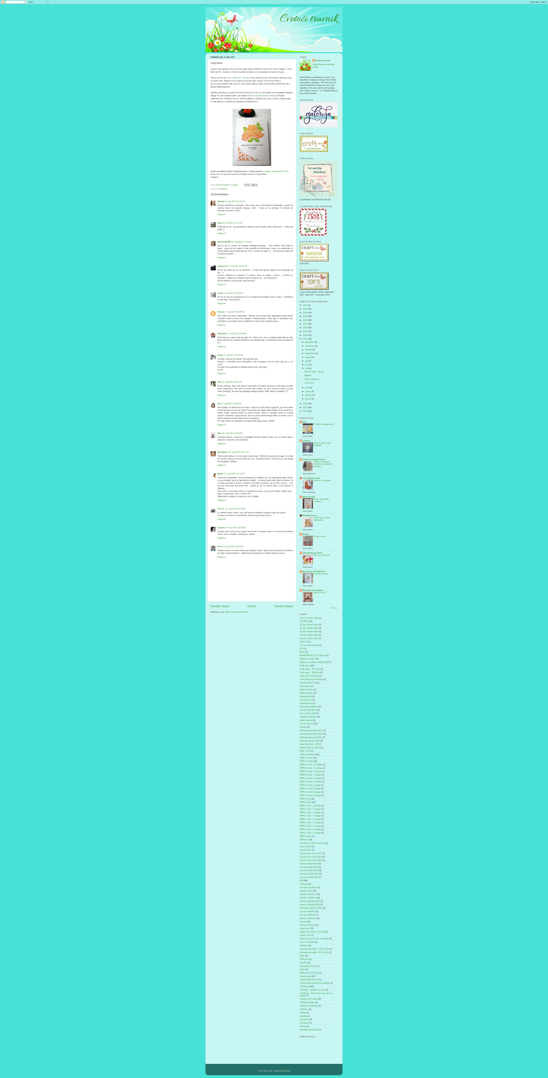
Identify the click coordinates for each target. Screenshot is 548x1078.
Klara (219, 223)
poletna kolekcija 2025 (310, 904)
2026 (305, 305)
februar (308, 395)
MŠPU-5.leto (305, 799)
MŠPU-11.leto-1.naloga (310, 785)
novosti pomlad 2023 (309, 874)
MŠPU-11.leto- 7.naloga (310, 775)
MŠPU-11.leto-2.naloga (310, 788)
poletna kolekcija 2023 (310, 901)
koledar (303, 727)
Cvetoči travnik (322, 60)
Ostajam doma (306, 891)
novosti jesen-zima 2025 (311, 860)
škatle (302, 956)
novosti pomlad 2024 (309, 877)
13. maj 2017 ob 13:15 (234, 474)
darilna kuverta (306, 689)
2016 (305, 403)
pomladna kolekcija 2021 (311, 908)
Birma (302, 652)
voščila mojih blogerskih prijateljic (315, 983)
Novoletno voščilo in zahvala (312, 843)
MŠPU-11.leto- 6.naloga (310, 771)
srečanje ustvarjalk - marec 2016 (314, 949)
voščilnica (223, 189)
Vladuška (221, 333)
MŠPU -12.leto (306, 761)
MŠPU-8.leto (305, 836)
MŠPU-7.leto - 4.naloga (310, 816)
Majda (220, 474)
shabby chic (305, 935)
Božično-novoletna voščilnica (313, 662)
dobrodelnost (306, 696)
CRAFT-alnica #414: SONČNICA (322, 519)
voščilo (303, 1013)
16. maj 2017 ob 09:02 (235, 528)
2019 (305, 331)
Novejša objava (220, 606)
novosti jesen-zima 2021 (311, 853)
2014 (305, 411)
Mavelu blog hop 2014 (310, 748)
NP (301, 881)
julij (307, 361)
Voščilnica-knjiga (307, 1002)
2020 (305, 327)
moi (219, 403)
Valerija (220, 201)
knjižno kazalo (306, 720)
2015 (305, 407)
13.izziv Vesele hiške (309, 618)
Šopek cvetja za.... (313, 379)
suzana (220, 528)
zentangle (304, 1023)
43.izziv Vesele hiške (309, 631)
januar (308, 399)
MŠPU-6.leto (305, 802)
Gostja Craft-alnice (308, 710)
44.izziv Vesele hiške (309, 635)
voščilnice (304, 1009)
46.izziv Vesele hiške (309, 638)
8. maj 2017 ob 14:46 (237, 266)
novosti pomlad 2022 (309, 870)
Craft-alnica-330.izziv (309, 676)
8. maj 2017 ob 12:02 (242, 242)
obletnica (304, 884)
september (310, 353)
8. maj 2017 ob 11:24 (234, 201)
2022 (305, 320)
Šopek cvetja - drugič (314, 372)
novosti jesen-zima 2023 (311, 857)
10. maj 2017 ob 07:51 (238, 452)
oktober (309, 350)
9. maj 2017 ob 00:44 (233, 293)
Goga (220, 355)
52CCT (303, 642)
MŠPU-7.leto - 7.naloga (310, 826)
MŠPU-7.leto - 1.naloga (310, 806)
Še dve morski (320, 536)
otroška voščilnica (308, 894)
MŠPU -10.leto (306, 758)
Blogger (286, 1071)
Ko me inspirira (306, 724)
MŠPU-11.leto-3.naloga (310, 792)
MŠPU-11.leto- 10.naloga (311, 764)
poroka (303, 922)
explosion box (306, 703)
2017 (305, 339)
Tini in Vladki (231, 78)
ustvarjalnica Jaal (311, 478)
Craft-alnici (246, 78)
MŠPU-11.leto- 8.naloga (310, 778)
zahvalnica (304, 1019)
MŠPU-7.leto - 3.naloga (310, 812)
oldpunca (222, 266)
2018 (305, 335)
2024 (305, 313)
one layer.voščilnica (308, 887)
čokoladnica (305, 686)
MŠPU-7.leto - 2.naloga (310, 809)
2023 (305, 316)
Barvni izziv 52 (320, 592)
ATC (302, 649)
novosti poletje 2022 (309, 864)
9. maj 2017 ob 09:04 (231, 403)
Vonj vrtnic (309, 383)
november (310, 346)
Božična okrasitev (308, 659)
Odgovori (221, 214)
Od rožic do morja (321, 574)
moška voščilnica (307, 754)
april (307, 388)
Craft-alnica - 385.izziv (310, 672)
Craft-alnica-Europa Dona (311, 679)
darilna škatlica (306, 693)
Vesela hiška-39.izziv (309, 979)
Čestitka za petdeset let (323, 424)
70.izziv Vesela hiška (309, 645)
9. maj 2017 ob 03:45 (233, 355)
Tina (219, 382)
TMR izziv (304, 959)
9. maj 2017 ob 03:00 (237, 333)
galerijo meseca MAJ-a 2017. (277, 171)
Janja (220, 293)
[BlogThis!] (248, 184)
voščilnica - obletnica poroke (312, 990)
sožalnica (304, 945)
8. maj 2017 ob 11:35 (232, 223)
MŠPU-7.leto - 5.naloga (310, 819)
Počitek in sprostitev (322, 480)
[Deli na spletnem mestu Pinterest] (256, 184)
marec (308, 391)
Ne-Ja (220, 546)
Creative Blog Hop (308, 683)
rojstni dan (304, 928)
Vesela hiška (305, 976)
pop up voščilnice (307, 915)
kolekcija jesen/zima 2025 (311, 734)
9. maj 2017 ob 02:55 (234, 312)
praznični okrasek (308, 925)
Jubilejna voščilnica (308, 717)
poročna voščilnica (308, 918)
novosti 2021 (305, 850)
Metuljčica (222, 452)
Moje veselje (309, 497)
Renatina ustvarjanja (313, 590)
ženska (303, 1026)
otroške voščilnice (308, 898)
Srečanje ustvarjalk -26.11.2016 (314, 952)
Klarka (306, 534)
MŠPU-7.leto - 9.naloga (310, 833)
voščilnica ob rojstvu (309, 999)
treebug (306, 441)
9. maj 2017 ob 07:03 (232, 382)
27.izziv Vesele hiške (309, 625)
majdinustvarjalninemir (314, 459)
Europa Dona (306, 700)
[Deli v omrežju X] (250, 184)
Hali (219, 433)
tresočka (303, 963)
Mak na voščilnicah (322, 555)
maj (307, 368)
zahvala (303, 1016)
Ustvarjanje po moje (312, 553)
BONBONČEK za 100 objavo (313, 655)
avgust (308, 357)
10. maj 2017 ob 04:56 (232, 433)
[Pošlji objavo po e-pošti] (245, 184)
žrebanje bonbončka (309, 1030)
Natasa (220, 312)
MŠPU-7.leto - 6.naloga (310, 823)
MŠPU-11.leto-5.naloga (310, 795)
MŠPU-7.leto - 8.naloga (310, 829)
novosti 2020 (305, 846)
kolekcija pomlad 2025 (310, 741)
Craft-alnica (305, 666)
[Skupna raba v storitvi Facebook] (253, 184)
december (310, 342)
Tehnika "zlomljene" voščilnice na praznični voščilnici (323, 464)
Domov (251, 606)
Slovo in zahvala (307, 942)
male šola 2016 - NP (309, 744)
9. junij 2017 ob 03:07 (233, 546)
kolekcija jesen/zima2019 (311, 737)
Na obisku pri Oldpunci (314, 571)
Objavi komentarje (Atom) (236, 612)
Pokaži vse (334, 608)
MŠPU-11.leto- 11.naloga (311, 768)
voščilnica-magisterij (309, 1006)
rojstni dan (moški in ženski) (312, 932)
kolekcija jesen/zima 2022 (311, 730)
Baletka (308, 375)
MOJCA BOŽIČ (224, 242)
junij (307, 365)
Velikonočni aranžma (309, 973)
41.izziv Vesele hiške (309, 628)
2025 (305, 309)
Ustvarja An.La (310, 515)
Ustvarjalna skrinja (308, 966)
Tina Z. (220, 509)
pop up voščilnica (307, 911)
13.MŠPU (304, 621)
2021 (305, 324)
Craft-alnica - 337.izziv (310, 669)
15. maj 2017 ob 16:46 (235, 509)
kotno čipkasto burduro (259, 96)
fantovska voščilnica (309, 706)
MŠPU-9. (304, 840)
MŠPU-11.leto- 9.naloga (310, 782)
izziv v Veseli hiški (308, 713)
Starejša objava (283, 606)
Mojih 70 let (305, 751)
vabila (302, 969)
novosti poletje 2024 (309, 867)
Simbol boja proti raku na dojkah (314, 939)
